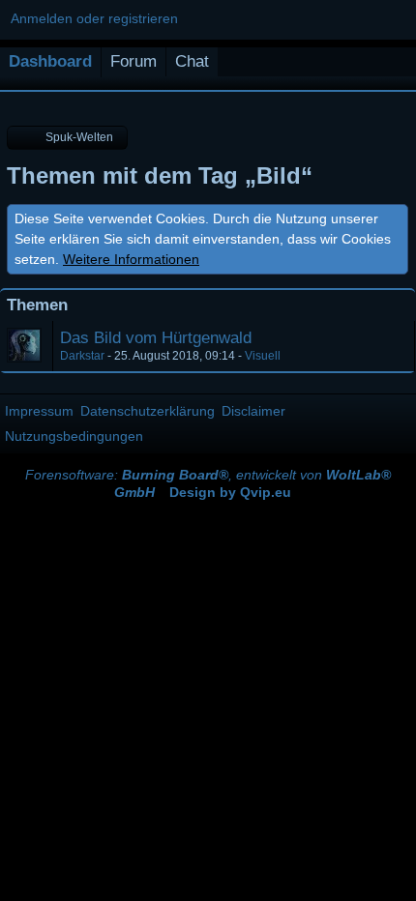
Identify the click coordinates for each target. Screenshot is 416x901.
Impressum (39, 411)
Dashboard (50, 61)
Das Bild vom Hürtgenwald (156, 338)
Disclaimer (253, 411)
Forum (133, 61)
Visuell (263, 356)
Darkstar (82, 356)
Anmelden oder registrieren (94, 18)
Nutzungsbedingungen (74, 436)
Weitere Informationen (131, 259)
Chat (192, 61)
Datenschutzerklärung (147, 411)
